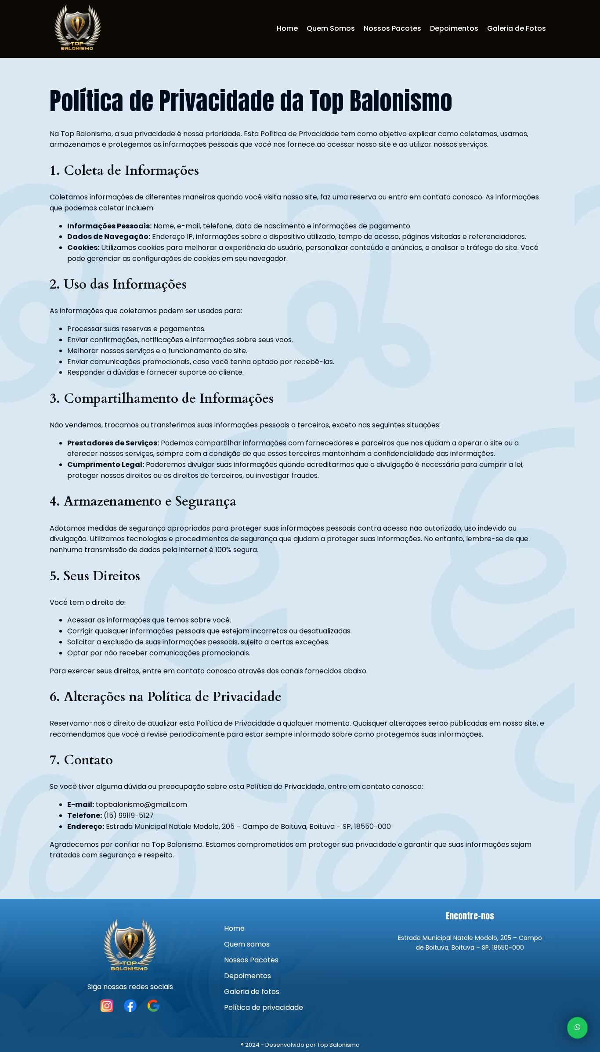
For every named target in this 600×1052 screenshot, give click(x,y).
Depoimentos (454, 28)
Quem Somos (331, 28)
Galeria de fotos (251, 992)
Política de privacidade (263, 1007)
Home (287, 28)
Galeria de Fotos (516, 28)
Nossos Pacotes (392, 28)
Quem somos (247, 944)
